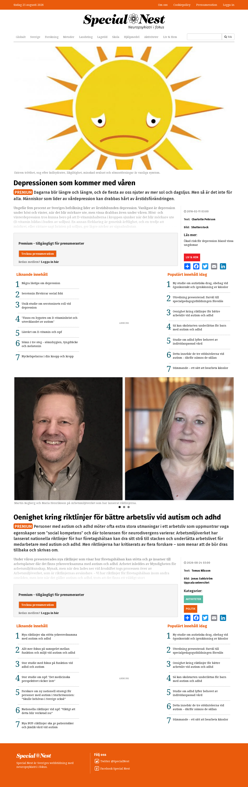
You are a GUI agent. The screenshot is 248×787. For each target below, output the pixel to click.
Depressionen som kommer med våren (74, 183)
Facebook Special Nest (115, 768)
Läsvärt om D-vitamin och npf (42, 331)
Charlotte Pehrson (203, 219)
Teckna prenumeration (37, 253)
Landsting (86, 37)
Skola (115, 37)
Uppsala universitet (196, 582)
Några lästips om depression (41, 283)
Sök (230, 36)
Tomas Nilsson (201, 570)
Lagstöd (102, 37)
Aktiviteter (151, 37)
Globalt (21, 37)
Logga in (228, 4)
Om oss (163, 4)
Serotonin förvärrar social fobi (42, 293)
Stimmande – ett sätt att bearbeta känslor (200, 367)
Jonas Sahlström (202, 578)
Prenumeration (206, 4)
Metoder (68, 37)
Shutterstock (199, 227)
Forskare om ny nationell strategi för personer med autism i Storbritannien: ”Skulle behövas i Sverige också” (48, 695)
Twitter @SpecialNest (114, 761)
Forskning (52, 37)
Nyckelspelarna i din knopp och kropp (48, 356)
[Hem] (124, 21)
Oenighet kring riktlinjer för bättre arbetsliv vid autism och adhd (117, 517)
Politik (190, 608)
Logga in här (50, 261)
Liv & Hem (170, 37)
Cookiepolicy (181, 4)
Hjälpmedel (132, 37)
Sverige (35, 37)
